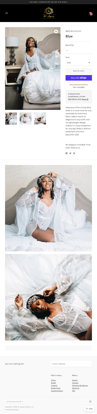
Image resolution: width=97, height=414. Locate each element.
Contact (75, 383)
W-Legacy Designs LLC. (26, 407)
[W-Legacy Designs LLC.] (48, 13)
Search (75, 380)
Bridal (53, 383)
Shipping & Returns (80, 385)
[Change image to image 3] (40, 118)
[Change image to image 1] (11, 118)
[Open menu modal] (6, 13)
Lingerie (54, 385)
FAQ (73, 391)
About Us (75, 388)
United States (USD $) (13, 401)
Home (53, 380)
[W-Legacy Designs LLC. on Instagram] (90, 401)
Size (67, 57)
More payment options (79, 84)
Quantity (70, 45)
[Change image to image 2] (26, 118)
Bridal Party (55, 388)
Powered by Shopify (12, 409)
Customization (57, 391)
